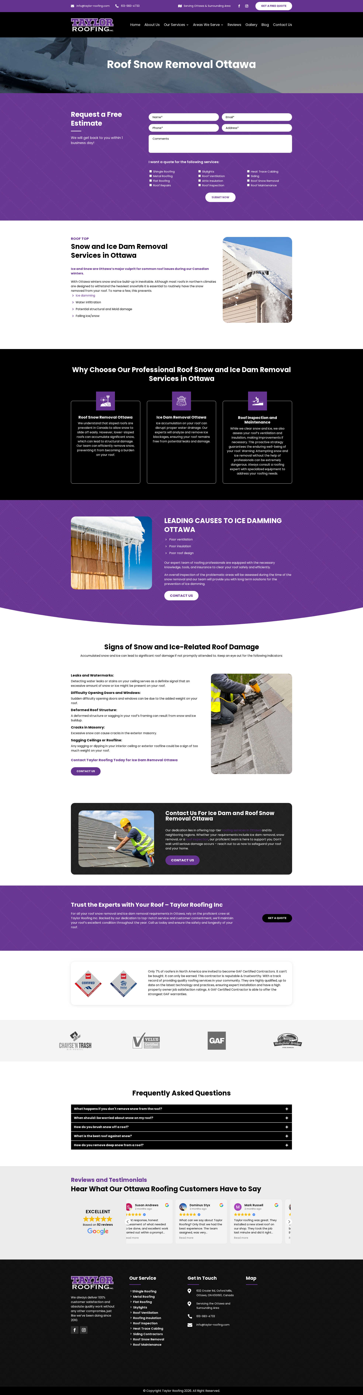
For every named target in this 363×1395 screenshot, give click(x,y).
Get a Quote (277, 918)
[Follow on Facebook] (239, 6)
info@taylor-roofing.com (93, 6)
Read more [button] (139, 1238)
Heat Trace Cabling (264, 171)
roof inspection (197, 839)
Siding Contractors (147, 1334)
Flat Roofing (161, 181)
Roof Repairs (162, 185)
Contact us (181, 595)
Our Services (174, 24)
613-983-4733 (130, 6)
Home (135, 24)
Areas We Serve (206, 24)
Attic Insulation (212, 181)
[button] (289, 1222)
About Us (152, 24)
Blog (265, 24)
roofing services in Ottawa (241, 830)
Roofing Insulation (146, 1318)
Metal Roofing (163, 176)
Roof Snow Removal (265, 181)
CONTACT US (86, 771)
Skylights (208, 171)
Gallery (251, 24)
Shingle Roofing (164, 171)
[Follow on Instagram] (247, 6)
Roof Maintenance (264, 185)
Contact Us (282, 24)
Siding (255, 176)
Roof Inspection (213, 185)
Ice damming (85, 295)
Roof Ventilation (213, 176)
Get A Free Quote (273, 6)
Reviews (234, 24)
